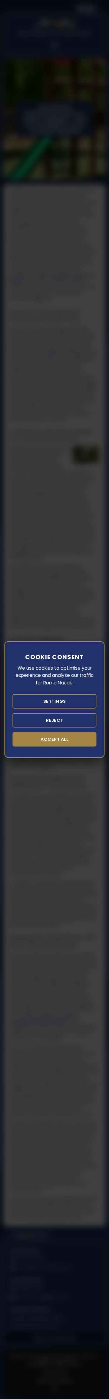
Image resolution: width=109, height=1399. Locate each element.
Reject (54, 720)
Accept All (54, 739)
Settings (54, 701)
